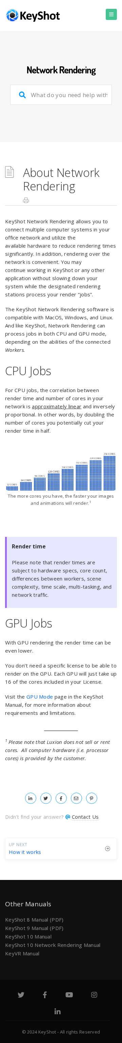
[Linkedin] (57, 1013)
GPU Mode (39, 696)
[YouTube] (69, 996)
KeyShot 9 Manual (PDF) (34, 928)
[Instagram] (94, 996)
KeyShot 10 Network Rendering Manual (53, 945)
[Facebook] (45, 996)
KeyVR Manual (22, 953)
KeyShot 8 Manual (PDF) (34, 919)
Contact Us (85, 816)
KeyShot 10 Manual (28, 936)
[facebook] (61, 798)
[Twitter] (21, 996)
